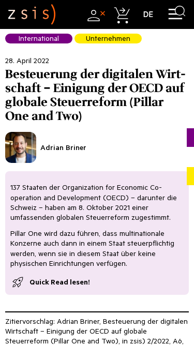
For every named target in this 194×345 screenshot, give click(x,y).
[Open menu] (177, 14)
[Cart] (121, 14)
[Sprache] (148, 14)
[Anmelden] (95, 14)
